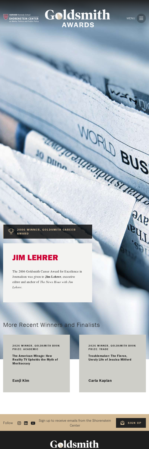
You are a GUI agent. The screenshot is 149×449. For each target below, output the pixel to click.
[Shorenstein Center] (21, 18)
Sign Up (134, 423)
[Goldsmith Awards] (77, 18)
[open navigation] (141, 18)
